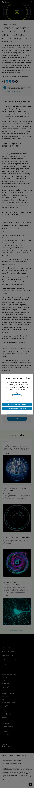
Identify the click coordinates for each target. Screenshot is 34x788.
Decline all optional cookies (17, 408)
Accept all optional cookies (17, 404)
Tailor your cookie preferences (17, 401)
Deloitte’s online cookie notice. (21, 393)
